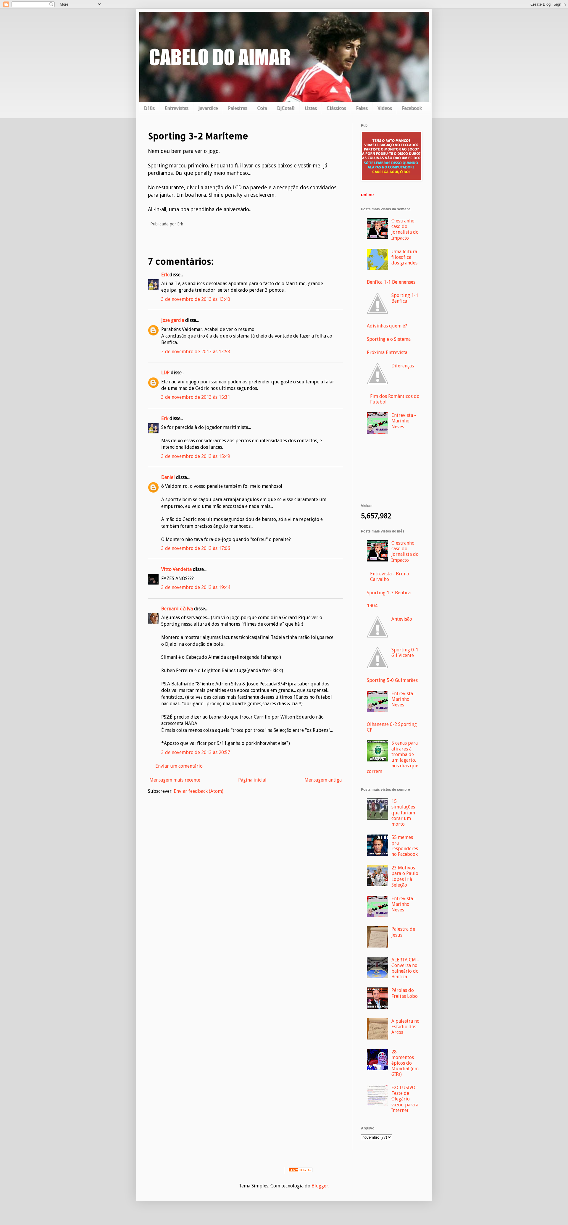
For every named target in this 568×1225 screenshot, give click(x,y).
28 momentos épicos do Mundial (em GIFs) (405, 1063)
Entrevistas (176, 108)
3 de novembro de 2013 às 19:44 (195, 587)
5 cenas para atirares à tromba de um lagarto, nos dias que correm (392, 757)
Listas (310, 108)
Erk (164, 274)
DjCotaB (285, 108)
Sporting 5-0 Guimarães (392, 680)
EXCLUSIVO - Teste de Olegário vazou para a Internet (404, 1099)
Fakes (361, 108)
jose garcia (172, 320)
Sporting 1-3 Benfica (389, 592)
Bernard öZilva (177, 608)
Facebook (412, 108)
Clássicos (336, 108)
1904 (372, 606)
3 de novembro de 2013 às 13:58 (195, 351)
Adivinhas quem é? (387, 326)
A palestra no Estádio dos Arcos (405, 1026)
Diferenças (402, 366)
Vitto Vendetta (176, 569)
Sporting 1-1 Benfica (404, 298)
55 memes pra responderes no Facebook (404, 846)
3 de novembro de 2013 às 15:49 (195, 456)
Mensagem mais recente (174, 780)
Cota (262, 108)
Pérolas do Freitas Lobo (404, 993)
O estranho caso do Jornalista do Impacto (405, 229)
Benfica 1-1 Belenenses (391, 282)
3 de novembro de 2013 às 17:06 (195, 548)
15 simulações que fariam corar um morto (403, 812)
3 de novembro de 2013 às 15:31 (195, 397)
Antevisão (401, 619)
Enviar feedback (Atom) (198, 791)
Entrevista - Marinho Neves (403, 420)
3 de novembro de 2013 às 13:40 (195, 299)
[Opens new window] (391, 179)
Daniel (168, 477)
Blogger (320, 1186)
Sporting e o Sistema (389, 339)
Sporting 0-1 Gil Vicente (404, 652)
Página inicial (252, 780)
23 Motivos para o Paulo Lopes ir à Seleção (404, 876)
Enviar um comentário (179, 766)
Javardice (208, 108)
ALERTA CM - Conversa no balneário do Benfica (405, 968)
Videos (384, 108)
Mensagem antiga (323, 780)
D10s (149, 108)
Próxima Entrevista (387, 352)
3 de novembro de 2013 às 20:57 (195, 752)
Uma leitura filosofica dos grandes (404, 257)
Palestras (237, 108)
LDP (165, 372)
